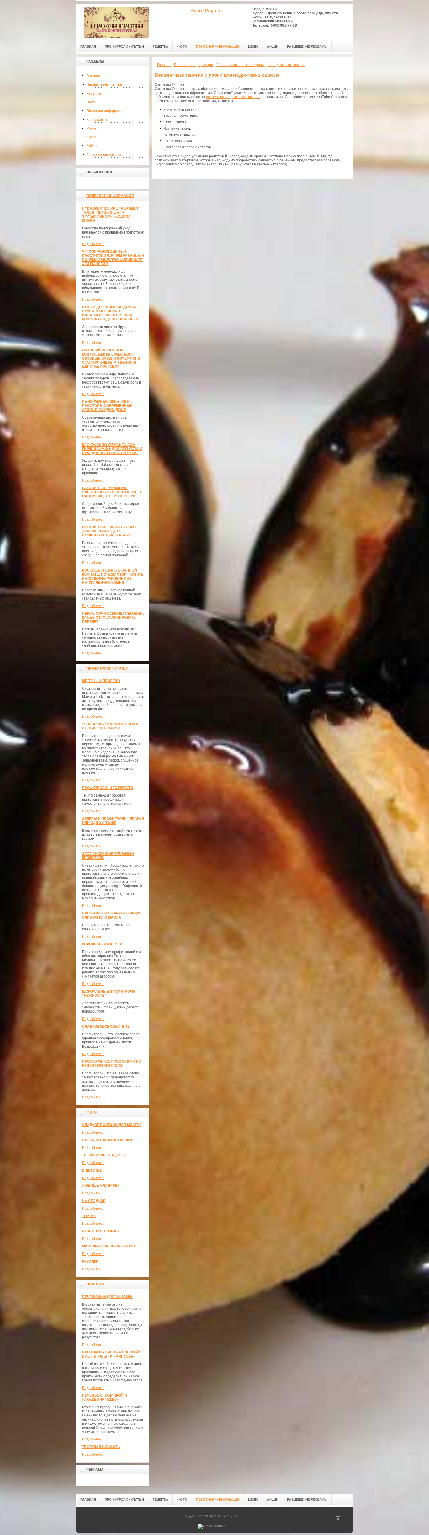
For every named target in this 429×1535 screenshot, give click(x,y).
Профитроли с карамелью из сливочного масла (111, 915)
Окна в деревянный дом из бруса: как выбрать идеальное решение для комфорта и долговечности (110, 313)
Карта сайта (96, 120)
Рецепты (93, 93)
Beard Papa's (205, 10)
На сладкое (93, 1201)
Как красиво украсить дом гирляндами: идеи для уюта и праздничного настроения (112, 449)
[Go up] (338, 1520)
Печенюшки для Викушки (107, 1297)
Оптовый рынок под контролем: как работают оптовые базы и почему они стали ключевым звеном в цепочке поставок (111, 358)
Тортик (89, 1216)
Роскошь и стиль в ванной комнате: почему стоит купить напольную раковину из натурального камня (113, 576)
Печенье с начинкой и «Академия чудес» (104, 1397)
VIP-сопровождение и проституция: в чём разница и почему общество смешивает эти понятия (113, 258)
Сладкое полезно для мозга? (111, 1125)
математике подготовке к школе (232, 97)
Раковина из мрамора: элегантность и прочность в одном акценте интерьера (111, 492)
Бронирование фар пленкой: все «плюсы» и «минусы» (111, 1354)
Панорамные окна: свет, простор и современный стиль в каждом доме (107, 406)
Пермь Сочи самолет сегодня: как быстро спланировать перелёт (113, 617)
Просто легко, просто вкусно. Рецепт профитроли (112, 1064)
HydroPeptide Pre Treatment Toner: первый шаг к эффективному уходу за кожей (111, 214)
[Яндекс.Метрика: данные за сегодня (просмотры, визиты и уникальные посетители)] (212, 1526)
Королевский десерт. (103, 944)
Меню (91, 128)
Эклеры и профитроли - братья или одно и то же (113, 821)
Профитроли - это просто (107, 788)
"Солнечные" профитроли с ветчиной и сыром (110, 726)
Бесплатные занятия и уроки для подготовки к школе (217, 75)
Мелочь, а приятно (101, 681)
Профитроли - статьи (104, 85)
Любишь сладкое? (100, 1186)
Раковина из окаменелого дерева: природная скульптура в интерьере (109, 531)
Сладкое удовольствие (106, 1027)
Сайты (91, 146)
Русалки (90, 1261)
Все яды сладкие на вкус (108, 1140)
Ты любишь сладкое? (104, 1155)
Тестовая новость (101, 1447)
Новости (95, 1284)
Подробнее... (93, 244)
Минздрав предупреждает (108, 1246)
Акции (91, 137)
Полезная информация (105, 111)
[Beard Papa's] (117, 21)
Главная (93, 76)
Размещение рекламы (104, 155)
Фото (90, 102)
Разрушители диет (100, 1231)
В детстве (92, 1170)
